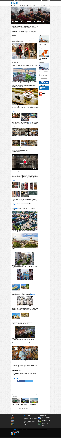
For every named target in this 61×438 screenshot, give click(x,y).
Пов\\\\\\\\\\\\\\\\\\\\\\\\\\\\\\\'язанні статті (15, 396)
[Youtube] (43, 0)
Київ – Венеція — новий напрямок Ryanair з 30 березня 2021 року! (17, 394)
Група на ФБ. (13, 180)
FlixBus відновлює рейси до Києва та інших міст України (33, 404)
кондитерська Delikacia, (22, 84)
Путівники (15, 8)
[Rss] (48, 0)
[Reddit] (46, 0)
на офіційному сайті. (17, 110)
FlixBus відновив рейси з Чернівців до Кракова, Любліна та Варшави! (24, 405)
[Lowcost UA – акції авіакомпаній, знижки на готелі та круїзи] (15, 2)
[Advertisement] (25, 387)
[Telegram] (49, 0)
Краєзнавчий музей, (16, 208)
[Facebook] (40, 0)
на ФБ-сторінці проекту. (32, 294)
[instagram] (47, 0)
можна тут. (15, 204)
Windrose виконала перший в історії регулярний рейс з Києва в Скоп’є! (32, 394)
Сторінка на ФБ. (14, 111)
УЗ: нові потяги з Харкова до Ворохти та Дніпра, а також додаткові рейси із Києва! (15, 405)
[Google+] (42, 0)
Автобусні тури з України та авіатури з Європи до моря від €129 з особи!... (21, 0)
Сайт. (12, 343)
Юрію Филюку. (24, 126)
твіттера (30, 418)
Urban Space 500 (30, 122)
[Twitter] (41, 0)
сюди (25, 424)
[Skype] (44, 0)
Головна (12, 8)
